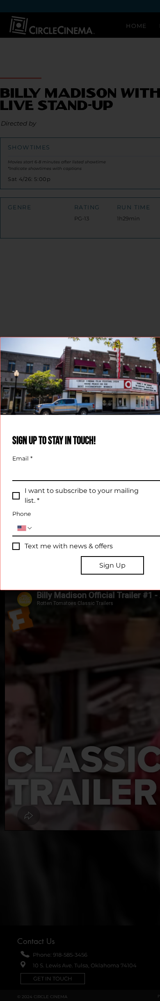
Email (22, 458)
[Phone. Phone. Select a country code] (25, 528)
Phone (21, 514)
